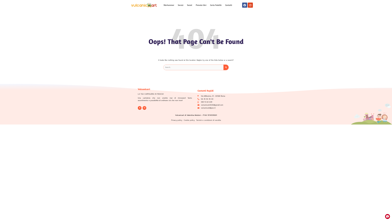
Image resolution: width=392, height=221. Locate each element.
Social (189, 5)
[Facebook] (244, 5)
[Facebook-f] (139, 108)
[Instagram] (250, 5)
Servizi (180, 5)
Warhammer (169, 5)
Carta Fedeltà (216, 5)
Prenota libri (201, 5)
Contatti (228, 5)
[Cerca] (226, 67)
